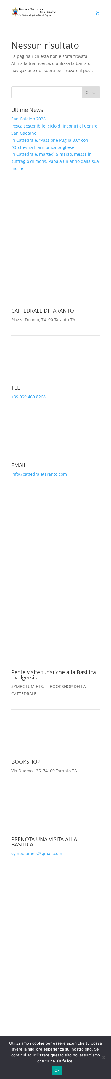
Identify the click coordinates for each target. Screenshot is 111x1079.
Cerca (91, 92)
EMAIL (18, 465)
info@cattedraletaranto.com (39, 474)
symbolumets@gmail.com (36, 853)
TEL (15, 387)
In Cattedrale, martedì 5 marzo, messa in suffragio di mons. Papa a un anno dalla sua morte (55, 161)
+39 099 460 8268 (28, 397)
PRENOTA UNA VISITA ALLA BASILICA (44, 841)
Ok (57, 1070)
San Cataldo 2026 (28, 119)
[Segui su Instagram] (61, 245)
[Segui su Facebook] (49, 245)
